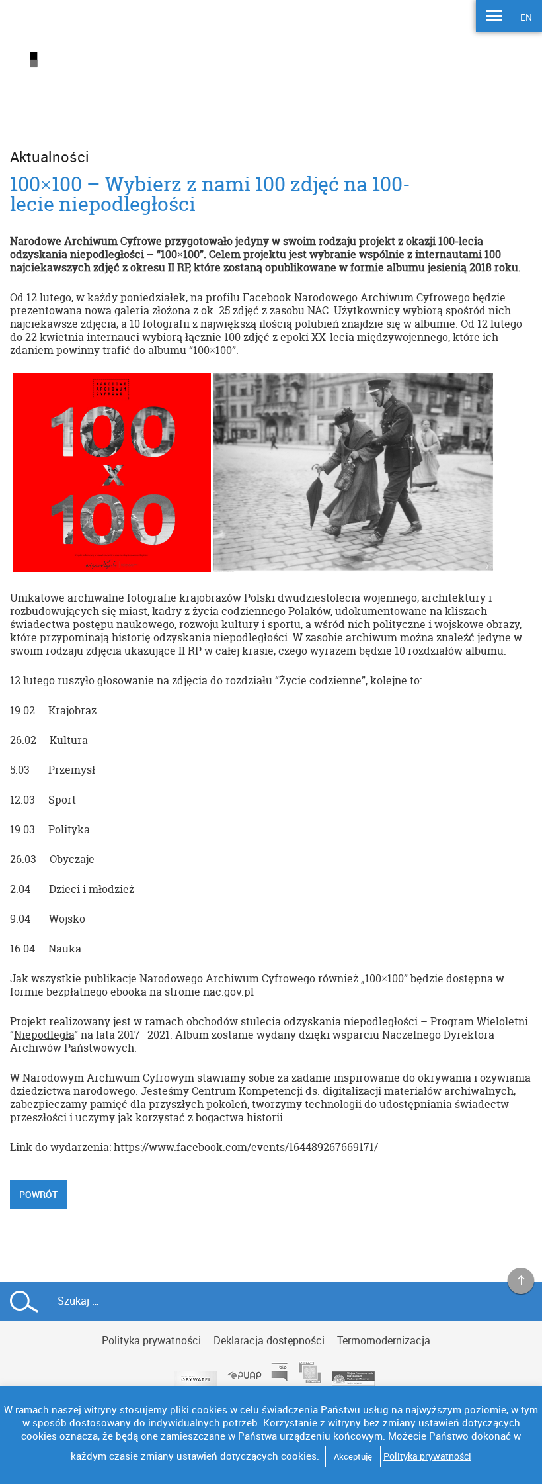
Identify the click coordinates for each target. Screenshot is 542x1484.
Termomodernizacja (383, 1340)
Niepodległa (44, 1034)
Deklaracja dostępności (269, 1340)
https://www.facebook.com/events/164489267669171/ (246, 1147)
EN (526, 17)
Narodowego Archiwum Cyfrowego (382, 297)
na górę (521, 1281)
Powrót (38, 1194)
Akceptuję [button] (353, 1456)
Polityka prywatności (151, 1340)
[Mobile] (494, 17)
